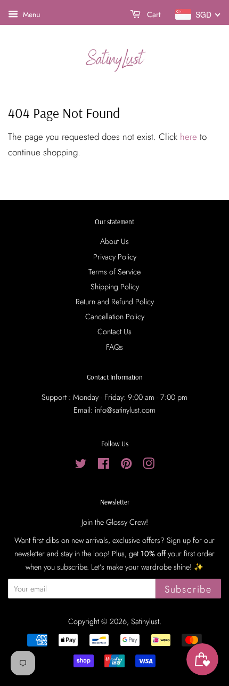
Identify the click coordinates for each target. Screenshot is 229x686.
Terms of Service (114, 271)
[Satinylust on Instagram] (148, 465)
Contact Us (114, 331)
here (188, 136)
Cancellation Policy (114, 316)
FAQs (114, 347)
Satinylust (145, 621)
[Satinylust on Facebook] (103, 465)
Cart (152, 14)
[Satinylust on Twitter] (81, 465)
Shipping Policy (115, 286)
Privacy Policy (114, 256)
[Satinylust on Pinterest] (126, 465)
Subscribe (188, 589)
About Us (114, 241)
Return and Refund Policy (115, 301)
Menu (30, 14)
